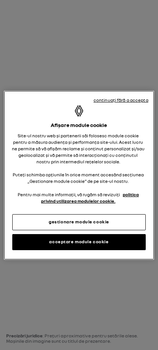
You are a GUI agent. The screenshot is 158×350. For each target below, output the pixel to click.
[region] (79, 174)
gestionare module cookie (79, 222)
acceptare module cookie (79, 241)
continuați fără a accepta (121, 100)
